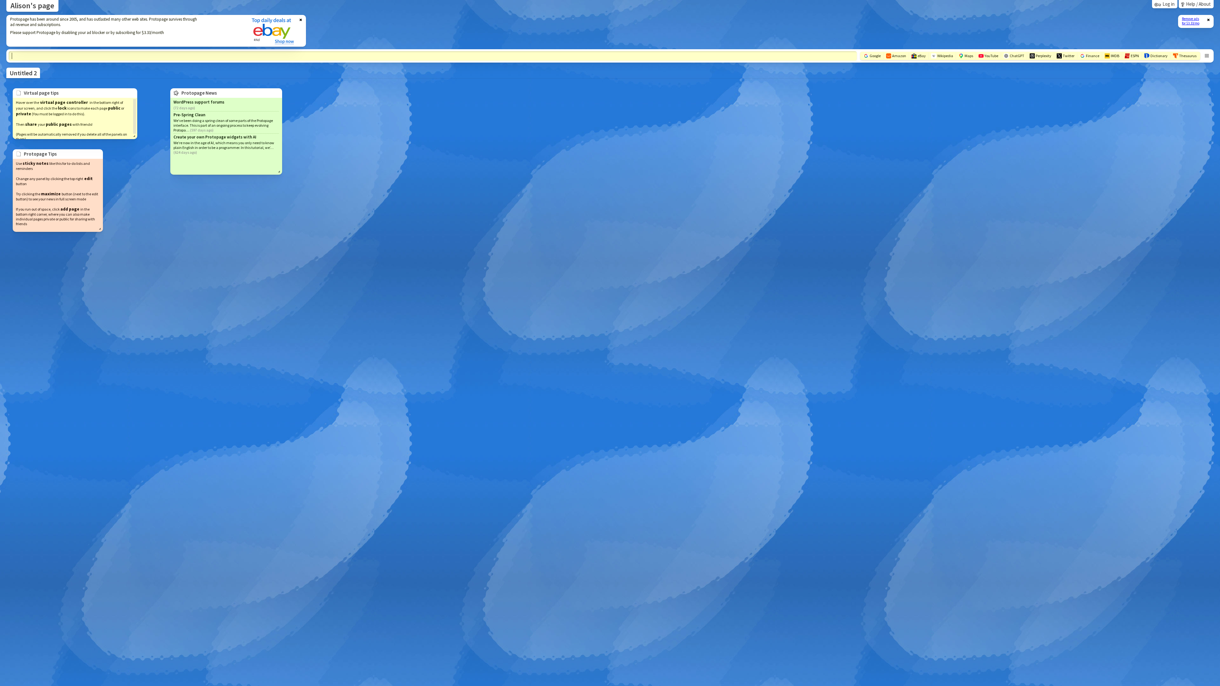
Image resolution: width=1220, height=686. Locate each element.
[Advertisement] (125, 31)
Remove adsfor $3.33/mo (1190, 21)
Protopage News (199, 93)
